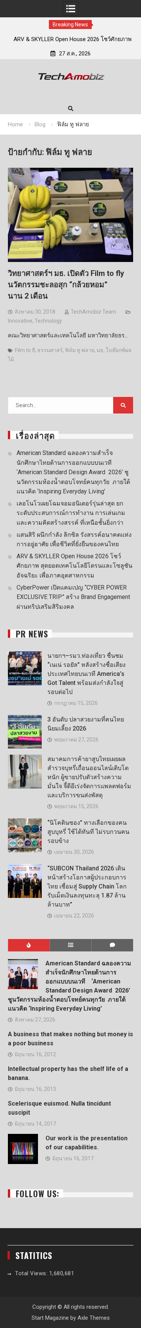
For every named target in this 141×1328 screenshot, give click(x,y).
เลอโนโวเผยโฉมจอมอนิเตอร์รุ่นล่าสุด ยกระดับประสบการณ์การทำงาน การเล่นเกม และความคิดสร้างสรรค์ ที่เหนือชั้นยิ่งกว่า (71, 513)
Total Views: (32, 1273)
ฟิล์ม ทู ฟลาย (79, 350)
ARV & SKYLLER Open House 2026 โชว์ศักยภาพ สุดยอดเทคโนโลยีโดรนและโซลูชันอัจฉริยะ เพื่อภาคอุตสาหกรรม (74, 566)
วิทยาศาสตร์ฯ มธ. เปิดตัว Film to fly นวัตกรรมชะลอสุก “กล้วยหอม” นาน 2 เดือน (66, 284)
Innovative (20, 321)
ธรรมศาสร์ (50, 350)
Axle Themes (93, 1317)
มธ (100, 350)
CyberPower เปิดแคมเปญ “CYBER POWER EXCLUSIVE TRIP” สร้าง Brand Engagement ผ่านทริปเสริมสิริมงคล (73, 597)
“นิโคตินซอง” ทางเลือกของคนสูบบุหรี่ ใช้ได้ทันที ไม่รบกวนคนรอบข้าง (88, 831)
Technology (48, 321)
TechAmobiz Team (93, 312)
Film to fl (25, 350)
